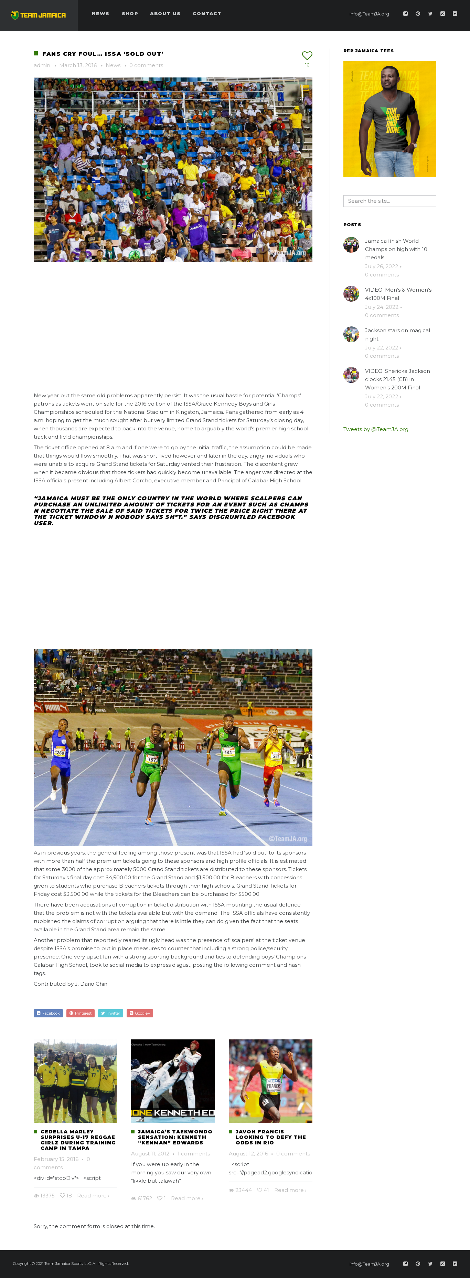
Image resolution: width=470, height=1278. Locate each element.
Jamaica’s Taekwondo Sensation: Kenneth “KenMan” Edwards (175, 1137)
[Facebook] (405, 13)
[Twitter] (430, 13)
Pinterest (82, 1013)
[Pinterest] (418, 13)
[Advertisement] (173, 324)
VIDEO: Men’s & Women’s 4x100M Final (398, 293)
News (113, 65)
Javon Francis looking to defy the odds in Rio (271, 1137)
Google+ (141, 1013)
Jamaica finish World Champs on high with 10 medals (396, 249)
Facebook (50, 1013)
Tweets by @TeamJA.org (375, 429)
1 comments (194, 1153)
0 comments (146, 65)
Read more (92, 1195)
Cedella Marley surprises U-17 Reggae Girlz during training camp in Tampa (78, 1140)
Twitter (112, 1013)
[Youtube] (455, 13)
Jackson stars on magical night (397, 334)
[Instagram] (442, 13)
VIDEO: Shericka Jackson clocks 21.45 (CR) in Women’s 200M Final (397, 379)
